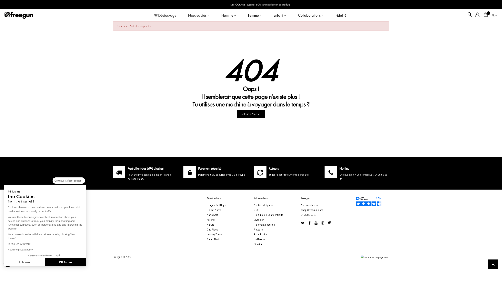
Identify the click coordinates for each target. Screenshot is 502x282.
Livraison (259, 219)
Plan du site (260, 234)
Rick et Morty (214, 210)
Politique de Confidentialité (268, 214)
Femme (253, 15)
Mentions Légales (263, 205)
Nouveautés (197, 15)
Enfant (278, 15)
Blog (492, 5)
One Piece (212, 229)
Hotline (344, 168)
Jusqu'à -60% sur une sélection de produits (256, 4)
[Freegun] (19, 15)
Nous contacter (309, 205)
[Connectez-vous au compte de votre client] (477, 15)
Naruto (210, 224)
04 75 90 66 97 (308, 214)
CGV (256, 210)
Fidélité (341, 15)
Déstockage (167, 15)
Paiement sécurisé (264, 224)
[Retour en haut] (493, 264)
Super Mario (213, 239)
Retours (258, 229)
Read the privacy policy (20, 249)
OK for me (65, 262)
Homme (227, 15)
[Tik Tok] (329, 223)
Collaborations (309, 15)
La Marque (259, 239)
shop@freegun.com (312, 210)
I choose (24, 262)
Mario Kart (212, 214)
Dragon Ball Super (217, 205)
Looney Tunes (214, 234)
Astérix (211, 219)
